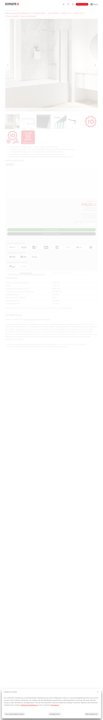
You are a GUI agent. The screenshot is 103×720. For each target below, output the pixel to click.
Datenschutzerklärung (29, 705)
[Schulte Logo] (12, 4)
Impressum (54, 705)
